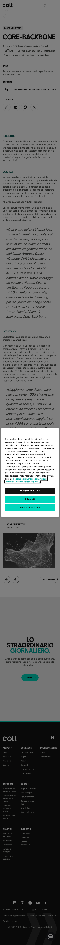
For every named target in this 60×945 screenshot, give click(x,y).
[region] (29, 472)
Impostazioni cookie (30, 491)
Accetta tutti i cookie (30, 508)
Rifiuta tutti (30, 499)
